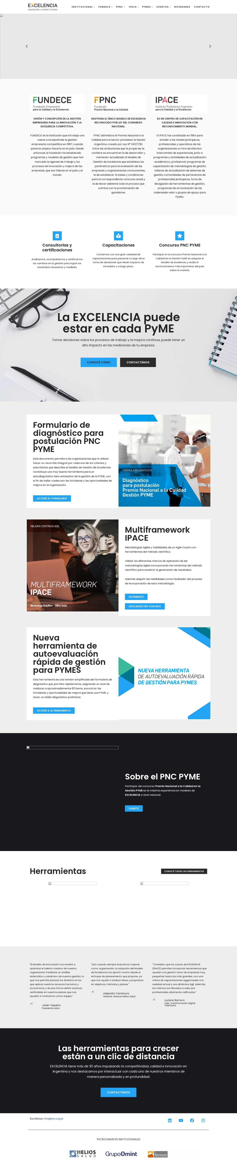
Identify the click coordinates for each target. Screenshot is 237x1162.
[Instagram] (203, 1120)
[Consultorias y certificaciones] (57, 235)
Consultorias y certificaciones (57, 247)
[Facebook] (192, 1120)
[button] (94, 7)
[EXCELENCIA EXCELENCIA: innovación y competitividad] (43, 7)
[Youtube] (181, 1120)
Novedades (182, 6)
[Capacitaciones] (118, 235)
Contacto (202, 6)
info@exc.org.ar (54, 1118)
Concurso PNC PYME (179, 245)
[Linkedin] (170, 1120)
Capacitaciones (118, 245)
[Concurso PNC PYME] (179, 235)
